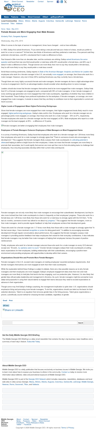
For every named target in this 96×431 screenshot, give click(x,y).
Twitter (19, 424)
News (6, 17)
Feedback (20, 422)
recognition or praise (37, 230)
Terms (63, 427)
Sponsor (50, 1)
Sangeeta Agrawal (20, 36)
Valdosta (19, 23)
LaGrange (69, 21)
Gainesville (59, 21)
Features (14, 17)
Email (5, 300)
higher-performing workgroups (20, 113)
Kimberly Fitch (6, 36)
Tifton (12, 23)
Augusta (42, 21)
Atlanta (34, 21)
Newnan (77, 21)
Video (23, 17)
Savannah (5, 23)
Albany (21, 21)
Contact (41, 1)
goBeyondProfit (57, 17)
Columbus (50, 21)
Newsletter (30, 1)
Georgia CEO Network (37, 379)
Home (3, 29)
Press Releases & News (35, 422)
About (6, 1)
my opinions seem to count (28, 247)
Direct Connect (17, 1)
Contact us (65, 372)
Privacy (71, 427)
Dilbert (45, 17)
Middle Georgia (87, 381)
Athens (27, 21)
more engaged (57, 74)
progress (51, 220)
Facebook (27, 424)
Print (11, 300)
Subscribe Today (33, 341)
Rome (84, 21)
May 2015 (15, 29)
